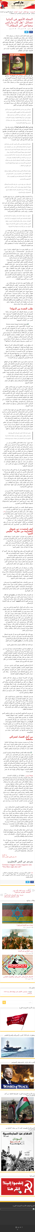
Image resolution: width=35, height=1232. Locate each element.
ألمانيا (15, 12)
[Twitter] (20, 1227)
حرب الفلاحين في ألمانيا (25, 951)
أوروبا (20, 12)
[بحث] (4, 1002)
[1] (4, 511)
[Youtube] (18, 1227)
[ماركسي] (17, 4)
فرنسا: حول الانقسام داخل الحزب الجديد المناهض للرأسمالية (13, 895)
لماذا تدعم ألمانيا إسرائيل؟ (25, 925)
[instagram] (16, 1227)
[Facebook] (22, 1227)
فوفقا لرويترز (29, 775)
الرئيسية (32, 12)
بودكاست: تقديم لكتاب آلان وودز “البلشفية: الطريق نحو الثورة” (22, 891)
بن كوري (29, 28)
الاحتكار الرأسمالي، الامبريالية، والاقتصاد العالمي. (18, 977)
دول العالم (26, 12)
